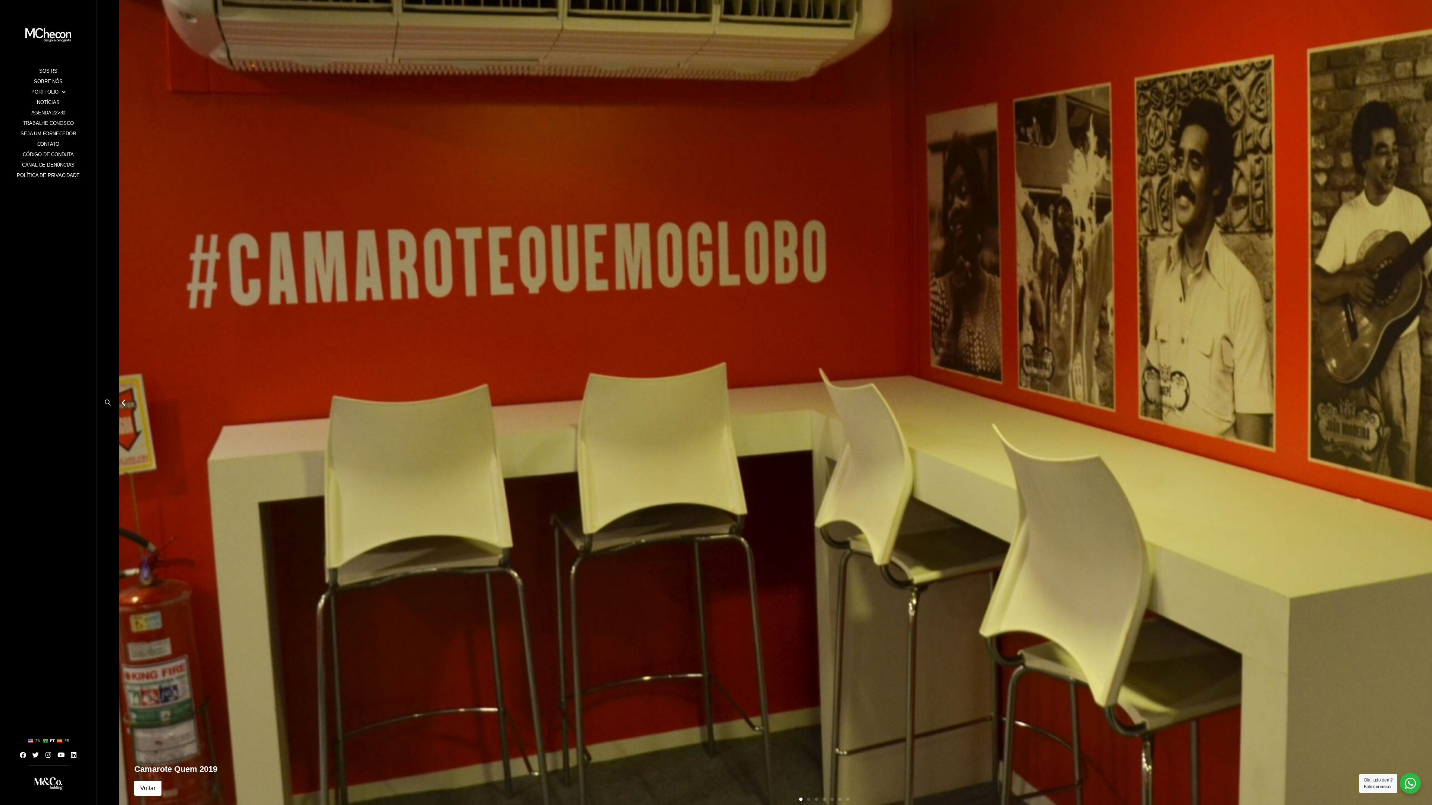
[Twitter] (35, 754)
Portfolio (45, 92)
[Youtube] (61, 754)
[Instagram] (48, 754)
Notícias (48, 102)
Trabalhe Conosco (48, 123)
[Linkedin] (73, 754)
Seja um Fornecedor (48, 133)
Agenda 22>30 (48, 113)
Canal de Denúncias (48, 165)
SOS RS (48, 71)
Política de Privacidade (48, 175)
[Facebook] (23, 754)
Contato (48, 144)
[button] (108, 404)
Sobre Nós (48, 81)
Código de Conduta (48, 154)
